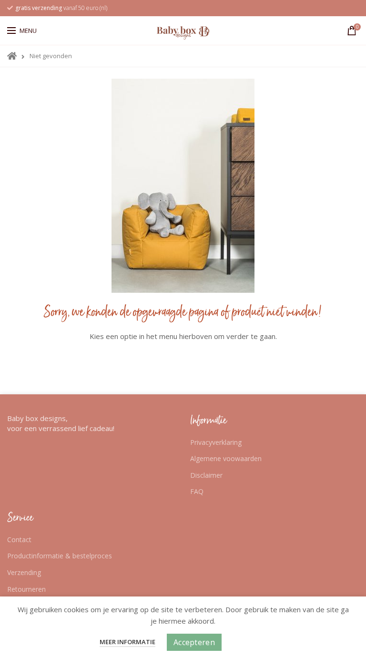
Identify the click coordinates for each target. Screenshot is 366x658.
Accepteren (194, 642)
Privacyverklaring (216, 442)
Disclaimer (206, 475)
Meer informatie (127, 641)
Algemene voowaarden (226, 458)
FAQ (196, 491)
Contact (19, 539)
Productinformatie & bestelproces (59, 555)
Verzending (24, 572)
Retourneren (26, 589)
